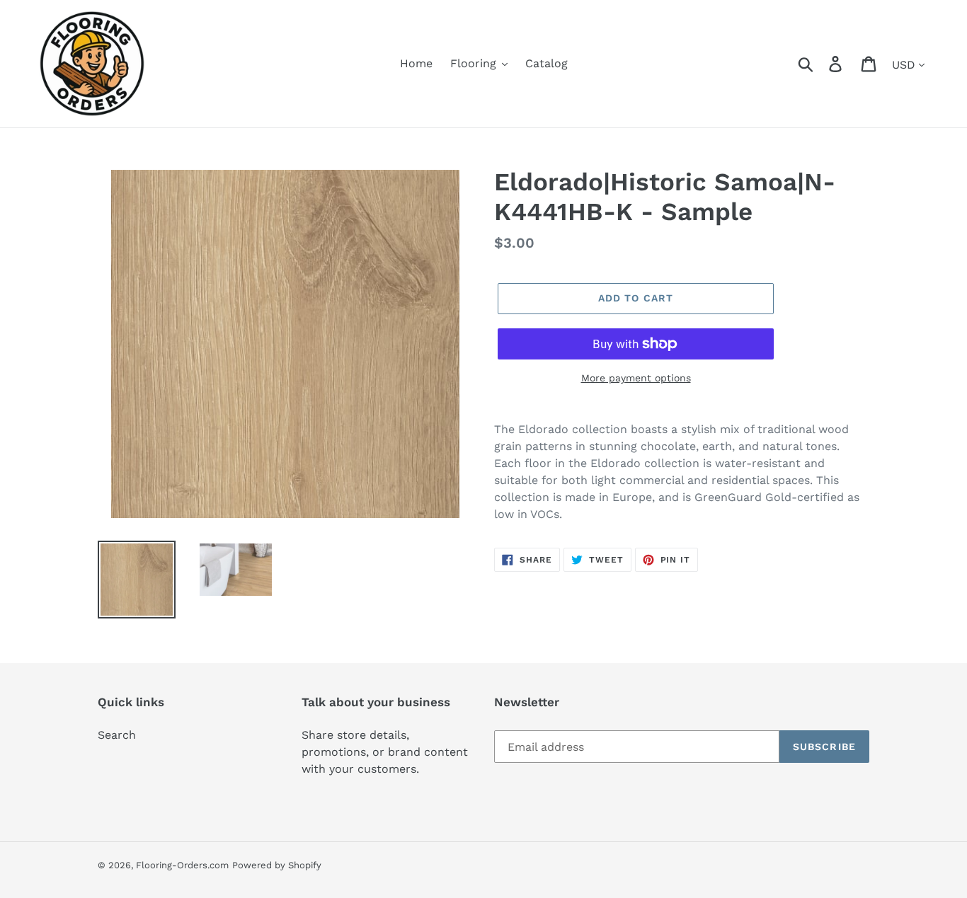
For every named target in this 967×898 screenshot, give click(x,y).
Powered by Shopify (276, 865)
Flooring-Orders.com (182, 865)
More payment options (636, 378)
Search (117, 735)
